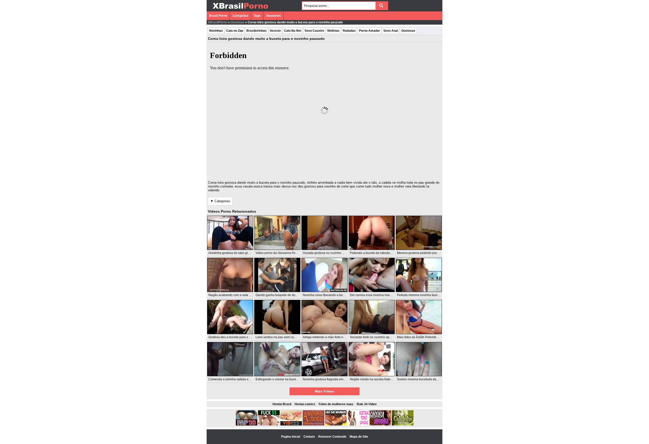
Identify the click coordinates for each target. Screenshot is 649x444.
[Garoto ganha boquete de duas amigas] (277, 275)
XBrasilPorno (217, 22)
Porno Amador (369, 30)
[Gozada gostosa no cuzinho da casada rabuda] (324, 233)
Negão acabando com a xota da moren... (236, 295)
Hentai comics (305, 404)
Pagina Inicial (291, 436)
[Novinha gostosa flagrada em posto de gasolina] (324, 359)
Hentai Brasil (282, 404)
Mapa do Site (359, 436)
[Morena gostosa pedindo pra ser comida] (419, 233)
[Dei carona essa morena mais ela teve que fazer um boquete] (372, 275)
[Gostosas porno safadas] (358, 424)
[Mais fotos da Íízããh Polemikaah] (419, 317)
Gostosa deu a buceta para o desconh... (235, 337)
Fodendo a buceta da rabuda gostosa (376, 253)
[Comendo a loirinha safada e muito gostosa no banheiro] (230, 359)
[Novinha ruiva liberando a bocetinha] (324, 275)
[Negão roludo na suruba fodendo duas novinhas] (372, 359)
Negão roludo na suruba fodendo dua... (377, 379)
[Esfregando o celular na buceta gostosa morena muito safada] (277, 359)
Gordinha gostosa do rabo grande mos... (236, 253)
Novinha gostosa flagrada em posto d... (329, 379)
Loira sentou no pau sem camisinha (280, 337)
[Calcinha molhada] (402, 424)
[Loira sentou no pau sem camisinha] (277, 317)
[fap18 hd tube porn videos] (246, 424)
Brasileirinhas (256, 30)
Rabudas (349, 30)
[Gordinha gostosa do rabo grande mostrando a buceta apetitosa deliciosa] (230, 233)
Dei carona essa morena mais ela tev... (376, 295)
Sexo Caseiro (314, 30)
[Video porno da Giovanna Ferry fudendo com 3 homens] (277, 233)
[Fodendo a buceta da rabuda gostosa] (372, 233)
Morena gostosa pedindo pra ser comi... (424, 253)
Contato (309, 436)
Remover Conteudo (332, 436)
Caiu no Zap (234, 30)
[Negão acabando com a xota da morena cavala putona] (230, 275)
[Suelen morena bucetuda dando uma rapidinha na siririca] (419, 359)
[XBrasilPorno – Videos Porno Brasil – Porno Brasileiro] (240, 9)
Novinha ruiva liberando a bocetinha (328, 295)
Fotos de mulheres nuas (336, 404)
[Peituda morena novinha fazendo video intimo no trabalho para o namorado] (419, 275)
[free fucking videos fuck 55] (269, 424)
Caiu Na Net (292, 30)
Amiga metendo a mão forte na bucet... (329, 337)
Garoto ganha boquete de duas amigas (283, 295)
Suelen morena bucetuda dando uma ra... (425, 379)
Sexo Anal (390, 30)
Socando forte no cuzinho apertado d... (376, 337)
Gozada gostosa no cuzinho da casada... (331, 253)
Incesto (275, 30)
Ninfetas (333, 30)
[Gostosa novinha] (380, 424)
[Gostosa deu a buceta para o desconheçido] (230, 317)
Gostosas (237, 22)
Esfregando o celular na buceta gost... (282, 379)
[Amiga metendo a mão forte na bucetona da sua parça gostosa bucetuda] (324, 317)
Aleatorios (273, 16)
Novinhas (216, 30)
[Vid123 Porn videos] (291, 424)
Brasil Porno (218, 16)
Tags (257, 16)
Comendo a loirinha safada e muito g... (235, 379)
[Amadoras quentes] (313, 424)
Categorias (240, 16)
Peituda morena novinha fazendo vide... (424, 295)
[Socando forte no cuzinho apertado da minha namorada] (372, 317)
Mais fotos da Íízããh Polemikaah (419, 337)
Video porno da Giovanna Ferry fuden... (283, 253)
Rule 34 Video (366, 404)
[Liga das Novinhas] (336, 424)
